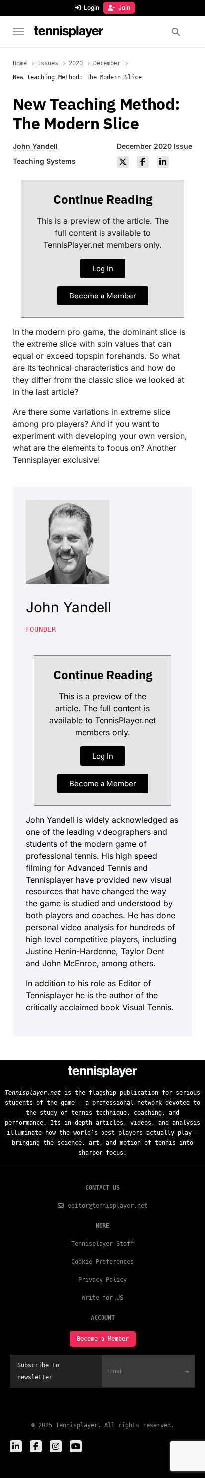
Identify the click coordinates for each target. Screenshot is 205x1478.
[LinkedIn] (163, 162)
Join (124, 7)
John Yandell (35, 146)
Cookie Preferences (102, 1261)
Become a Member (103, 1338)
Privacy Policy (102, 1279)
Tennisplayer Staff (102, 1243)
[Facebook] (143, 162)
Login (91, 7)
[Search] (175, 32)
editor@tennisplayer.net (108, 1205)
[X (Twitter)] (123, 162)
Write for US (102, 1297)
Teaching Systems (44, 161)
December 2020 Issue (154, 146)
